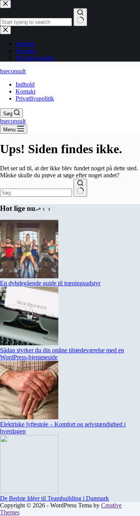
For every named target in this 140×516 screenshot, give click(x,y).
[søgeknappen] (80, 188)
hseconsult (13, 71)
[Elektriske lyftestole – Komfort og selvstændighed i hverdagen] (29, 417)
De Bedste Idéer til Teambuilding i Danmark (54, 498)
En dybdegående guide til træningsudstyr (50, 283)
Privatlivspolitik (35, 98)
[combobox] (36, 193)
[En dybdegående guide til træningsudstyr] (29, 276)
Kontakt (25, 91)
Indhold (25, 84)
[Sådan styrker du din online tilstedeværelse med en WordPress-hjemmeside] (29, 343)
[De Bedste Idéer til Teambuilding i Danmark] (29, 491)
